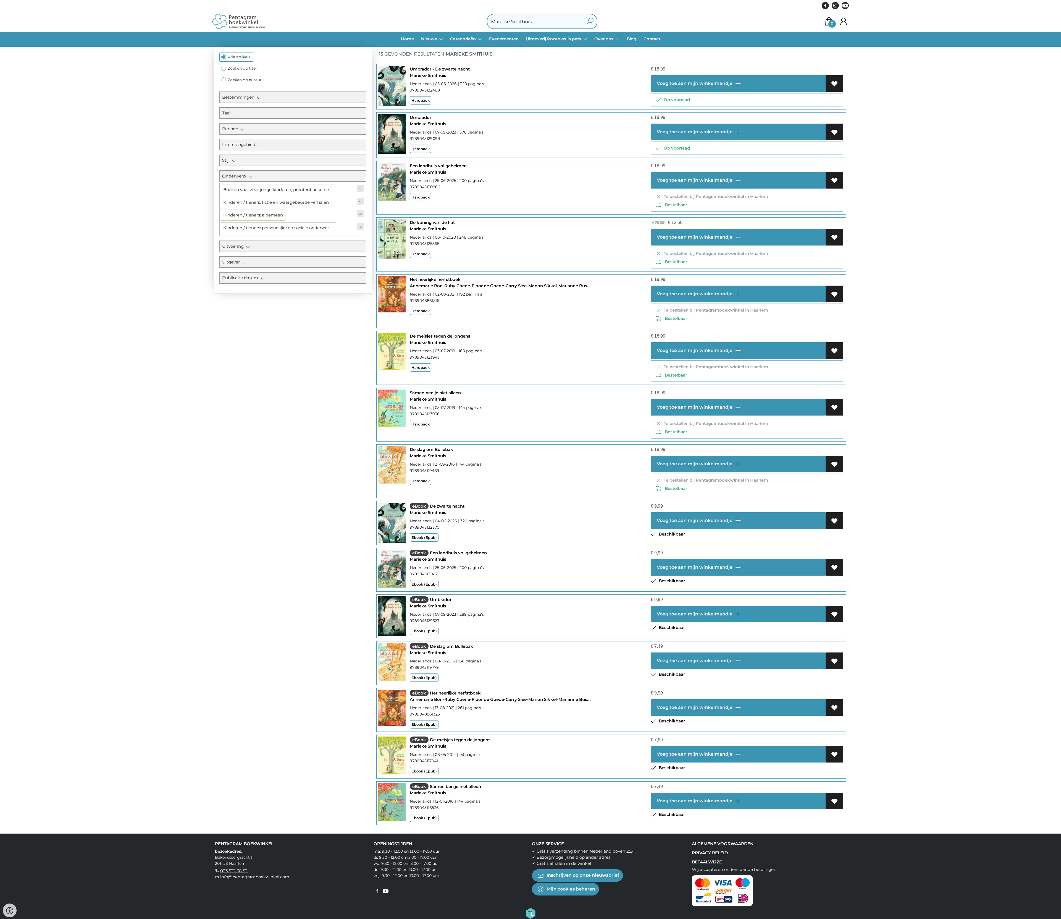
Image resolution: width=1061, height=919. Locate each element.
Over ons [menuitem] (604, 38)
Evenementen (504, 38)
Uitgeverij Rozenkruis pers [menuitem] (554, 38)
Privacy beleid (710, 852)
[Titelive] (530, 912)
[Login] (843, 21)
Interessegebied (240, 144)
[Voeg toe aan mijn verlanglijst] (834, 83)
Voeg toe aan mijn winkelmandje (694, 83)
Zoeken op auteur (245, 79)
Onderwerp (235, 176)
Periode (231, 128)
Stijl (227, 160)
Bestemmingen (239, 97)
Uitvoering (234, 246)
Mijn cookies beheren (570, 889)
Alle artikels (239, 56)
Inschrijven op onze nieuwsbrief (582, 875)
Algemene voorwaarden (722, 843)
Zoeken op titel (242, 68)
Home (407, 38)
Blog (631, 38)
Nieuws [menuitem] (429, 38)
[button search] (590, 21)
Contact (652, 38)
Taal (227, 113)
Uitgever (232, 262)
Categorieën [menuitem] (463, 38)
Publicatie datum (241, 277)
